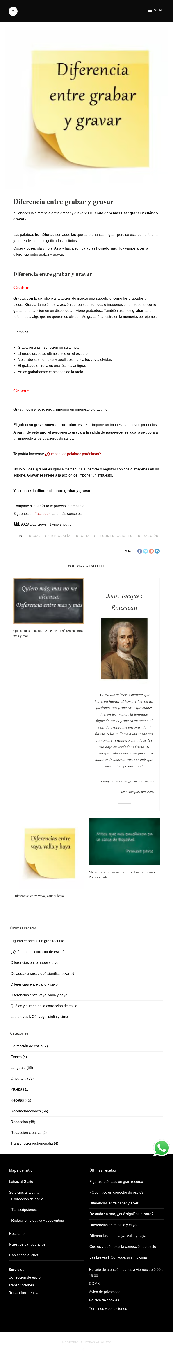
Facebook (42, 514)
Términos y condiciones (108, 1308)
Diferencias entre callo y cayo (34, 984)
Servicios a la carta (24, 1192)
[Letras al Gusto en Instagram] (89, 1349)
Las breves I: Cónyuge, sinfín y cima (39, 1017)
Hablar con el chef (23, 1255)
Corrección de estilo (27, 1046)
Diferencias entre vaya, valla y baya (38, 895)
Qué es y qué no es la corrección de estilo (44, 1006)
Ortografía (59, 536)
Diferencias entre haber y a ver (35, 962)
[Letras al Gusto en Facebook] (83, 1349)
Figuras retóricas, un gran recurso (37, 941)
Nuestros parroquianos (27, 1244)
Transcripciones (24, 1210)
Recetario (17, 1233)
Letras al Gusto (21, 1182)
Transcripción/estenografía (32, 1143)
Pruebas (17, 1089)
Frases (16, 1057)
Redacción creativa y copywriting (37, 1220)
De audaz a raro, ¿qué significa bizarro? (43, 973)
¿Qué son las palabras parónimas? (73, 454)
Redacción (148, 536)
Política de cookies (104, 1300)
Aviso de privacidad (105, 1292)
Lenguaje (34, 536)
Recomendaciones (115, 536)
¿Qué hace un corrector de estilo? (38, 952)
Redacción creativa (26, 1133)
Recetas (84, 536)
